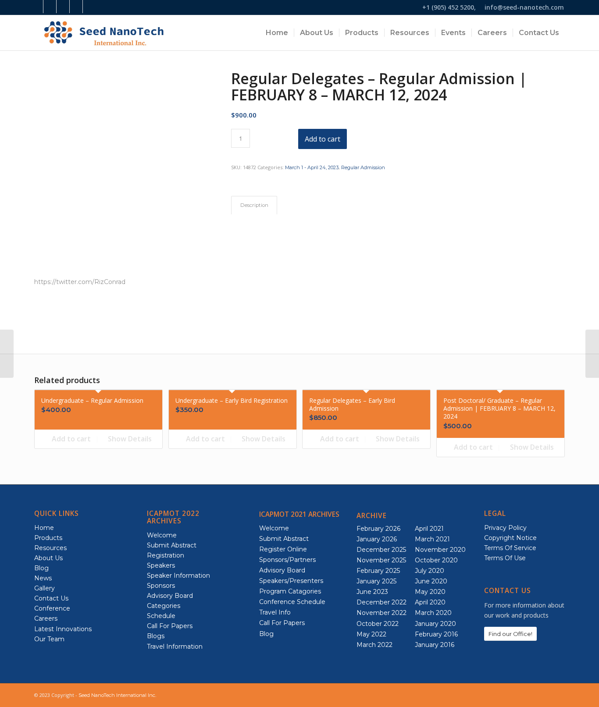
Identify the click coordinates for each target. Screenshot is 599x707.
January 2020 (435, 624)
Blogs (155, 636)
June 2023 (372, 592)
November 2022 (381, 613)
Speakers (161, 565)
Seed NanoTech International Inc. (117, 695)
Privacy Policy (505, 528)
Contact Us (51, 598)
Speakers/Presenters (291, 581)
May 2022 (371, 634)
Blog (41, 568)
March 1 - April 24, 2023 (312, 167)
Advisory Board (170, 596)
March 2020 (433, 613)
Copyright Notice (510, 538)
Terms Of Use (505, 558)
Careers (45, 618)
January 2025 (376, 581)
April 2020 (430, 602)
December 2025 (381, 550)
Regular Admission (363, 167)
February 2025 (378, 571)
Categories (163, 606)
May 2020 (430, 592)
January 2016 (434, 645)
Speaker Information (178, 575)
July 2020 (429, 571)
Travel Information (175, 646)
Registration (165, 555)
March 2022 (374, 645)
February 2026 (378, 529)
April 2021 (429, 529)
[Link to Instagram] (49, 6)
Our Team (49, 639)
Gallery (44, 588)
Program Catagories (290, 591)
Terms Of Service (510, 548)
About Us (48, 558)
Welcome (162, 535)
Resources (50, 548)
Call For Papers (170, 626)
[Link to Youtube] (76, 6)
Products (48, 538)
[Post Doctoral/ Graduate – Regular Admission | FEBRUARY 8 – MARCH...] (7, 354)
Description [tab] (254, 205)
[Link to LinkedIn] (63, 6)
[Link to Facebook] (36, 6)
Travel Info (275, 612)
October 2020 (436, 560)
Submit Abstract (171, 545)
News (43, 578)
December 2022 (381, 602)
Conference (52, 608)
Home (44, 528)
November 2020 (440, 550)
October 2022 (378, 624)
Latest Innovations (63, 629)
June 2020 (431, 581)
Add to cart (322, 139)
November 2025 (381, 560)
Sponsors (161, 586)
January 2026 (377, 539)
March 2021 (432, 539)
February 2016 (436, 634)
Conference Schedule (292, 602)
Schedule (161, 616)
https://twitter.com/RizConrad (79, 282)
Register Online (283, 549)
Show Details (129, 439)
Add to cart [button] (70, 439)
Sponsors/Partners (287, 560)
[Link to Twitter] (89, 6)
